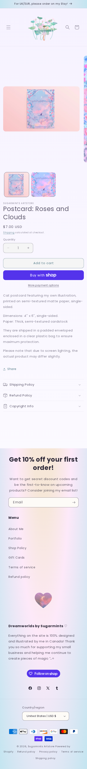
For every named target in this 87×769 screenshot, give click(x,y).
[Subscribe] (73, 502)
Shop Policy (17, 548)
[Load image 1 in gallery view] (16, 184)
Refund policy (19, 577)
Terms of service (21, 567)
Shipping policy (45, 758)
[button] (8, 27)
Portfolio (15, 538)
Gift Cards (16, 557)
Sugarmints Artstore (41, 746)
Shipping (9, 232)
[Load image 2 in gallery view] (43, 184)
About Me (16, 529)
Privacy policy (48, 751)
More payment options (43, 285)
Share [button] (11, 369)
